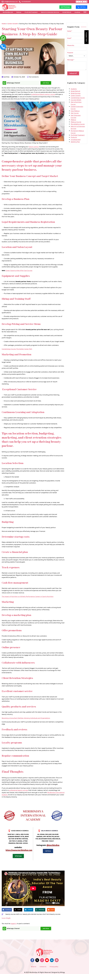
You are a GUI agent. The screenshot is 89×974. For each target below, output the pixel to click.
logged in (14, 923)
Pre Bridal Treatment (31, 12)
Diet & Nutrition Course (76, 103)
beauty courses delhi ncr (13, 914)
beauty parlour (34, 147)
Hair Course (75, 113)
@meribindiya (53, 845)
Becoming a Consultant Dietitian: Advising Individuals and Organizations (26, 718)
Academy (77, 12)
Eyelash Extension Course (77, 107)
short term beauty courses (51, 914)
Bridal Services (75, 93)
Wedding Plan (75, 142)
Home (4, 23)
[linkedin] (84, 2)
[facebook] (77, 2)
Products (74, 137)
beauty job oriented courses (32, 914)
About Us (33, 967)
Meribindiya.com (8, 12)
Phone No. (70, 45)
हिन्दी (85, 12)
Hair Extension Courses (76, 116)
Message (70, 60)
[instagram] (81, 2)
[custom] (86, 2)
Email (69, 38)
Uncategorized (75, 139)
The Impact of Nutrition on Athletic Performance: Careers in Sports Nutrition (27, 596)
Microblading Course (78, 124)
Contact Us (43, 967)
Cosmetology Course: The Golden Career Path (17, 349)
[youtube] (82, 2)
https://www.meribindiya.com (19, 850)
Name (69, 31)
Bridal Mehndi (67, 12)
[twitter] (79, 2)
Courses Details (76, 100)
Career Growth (12, 23)
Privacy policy (54, 967)
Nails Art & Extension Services (50, 12)
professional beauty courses (18, 790)
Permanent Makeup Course (77, 132)
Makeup (18, 12)
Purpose (70, 52)
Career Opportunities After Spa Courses (19, 270)
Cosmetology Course (78, 98)
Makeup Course (76, 122)
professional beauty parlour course (43, 94)
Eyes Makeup (75, 111)
